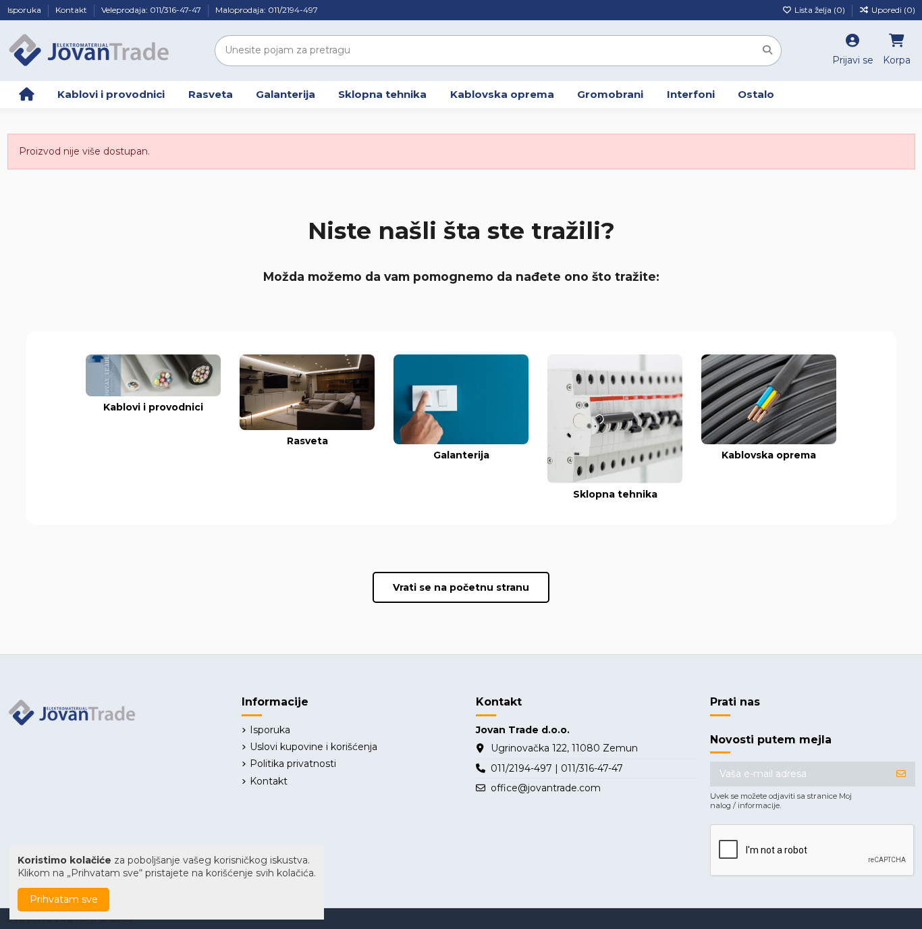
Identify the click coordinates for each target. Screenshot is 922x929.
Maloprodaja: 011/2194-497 (266, 10)
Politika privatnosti (293, 764)
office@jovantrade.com (546, 788)
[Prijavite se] (901, 774)
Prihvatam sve (64, 899)
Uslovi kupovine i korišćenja (313, 747)
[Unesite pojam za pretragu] (767, 50)
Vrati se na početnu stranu (461, 587)
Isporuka (25, 10)
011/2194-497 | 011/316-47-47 (557, 768)
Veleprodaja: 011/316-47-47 (152, 10)
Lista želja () (819, 10)
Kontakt (72, 10)
